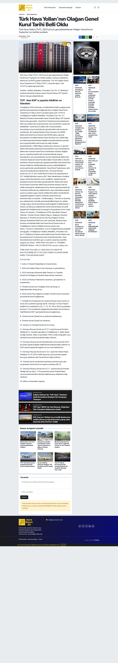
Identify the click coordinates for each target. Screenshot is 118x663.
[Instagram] (86, 526)
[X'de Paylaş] (83, 37)
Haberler (22, 14)
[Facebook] (79, 526)
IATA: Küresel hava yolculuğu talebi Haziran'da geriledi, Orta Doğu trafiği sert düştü (93, 168)
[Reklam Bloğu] (86, 58)
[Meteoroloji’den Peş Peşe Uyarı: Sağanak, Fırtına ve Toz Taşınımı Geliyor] (62, 436)
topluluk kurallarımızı (37, 503)
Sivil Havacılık (50, 8)
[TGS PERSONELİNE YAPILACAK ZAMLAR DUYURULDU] (93, 214)
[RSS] (93, 526)
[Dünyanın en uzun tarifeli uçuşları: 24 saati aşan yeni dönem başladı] (79, 151)
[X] (83, 526)
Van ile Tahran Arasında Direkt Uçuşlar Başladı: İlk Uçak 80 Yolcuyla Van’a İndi (61, 466)
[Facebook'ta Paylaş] (80, 37)
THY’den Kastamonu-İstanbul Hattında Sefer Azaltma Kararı (27, 464)
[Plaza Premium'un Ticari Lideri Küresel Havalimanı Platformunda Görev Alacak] (79, 214)
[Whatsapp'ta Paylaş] (86, 37)
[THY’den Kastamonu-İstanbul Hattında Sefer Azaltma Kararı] (28, 457)
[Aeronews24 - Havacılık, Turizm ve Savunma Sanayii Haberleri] (26, 7)
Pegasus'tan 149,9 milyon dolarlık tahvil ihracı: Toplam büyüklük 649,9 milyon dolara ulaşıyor (92, 199)
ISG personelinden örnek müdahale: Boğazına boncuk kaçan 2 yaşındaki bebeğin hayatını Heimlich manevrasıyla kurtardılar (93, 100)
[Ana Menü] (98, 7)
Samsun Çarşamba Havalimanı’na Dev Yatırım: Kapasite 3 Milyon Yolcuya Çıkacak (44, 445)
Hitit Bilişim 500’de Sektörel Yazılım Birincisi (79, 93)
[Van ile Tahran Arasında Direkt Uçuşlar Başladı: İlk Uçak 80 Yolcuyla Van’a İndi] (62, 457)
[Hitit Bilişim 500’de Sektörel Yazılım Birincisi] (79, 80)
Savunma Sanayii (65, 8)
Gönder (24, 497)
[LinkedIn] (89, 526)
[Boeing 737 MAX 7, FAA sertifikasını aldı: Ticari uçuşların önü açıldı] (93, 118)
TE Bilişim (96, 540)
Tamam (63, 545)
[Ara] (95, 7)
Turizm (78, 8)
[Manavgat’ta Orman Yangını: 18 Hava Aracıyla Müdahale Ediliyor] (28, 436)
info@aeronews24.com (55, 520)
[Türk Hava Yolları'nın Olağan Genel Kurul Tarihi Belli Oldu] (45, 57)
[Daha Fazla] (90, 37)
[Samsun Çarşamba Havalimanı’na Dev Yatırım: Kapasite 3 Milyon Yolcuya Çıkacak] (45, 436)
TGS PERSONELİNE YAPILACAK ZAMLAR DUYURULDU (93, 228)
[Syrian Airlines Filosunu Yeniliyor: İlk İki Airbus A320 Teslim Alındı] (45, 457)
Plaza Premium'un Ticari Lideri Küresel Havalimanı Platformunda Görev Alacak (80, 230)
